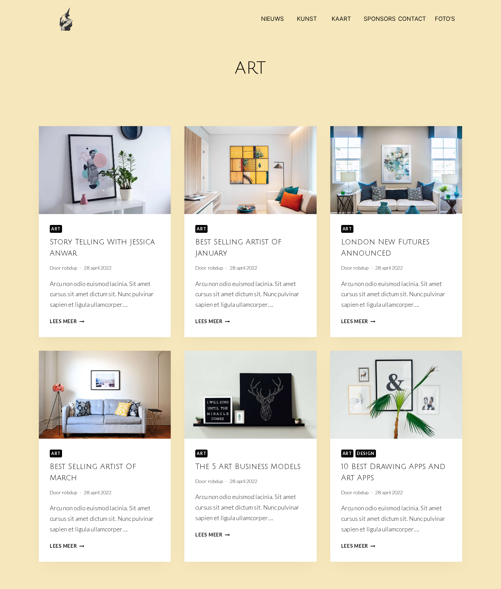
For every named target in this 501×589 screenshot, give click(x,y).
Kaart (341, 18)
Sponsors (378, 18)
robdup (69, 268)
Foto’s (445, 18)
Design (366, 453)
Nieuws (272, 18)
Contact (412, 18)
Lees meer (67, 321)
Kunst (307, 18)
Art (56, 228)
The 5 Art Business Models (248, 467)
